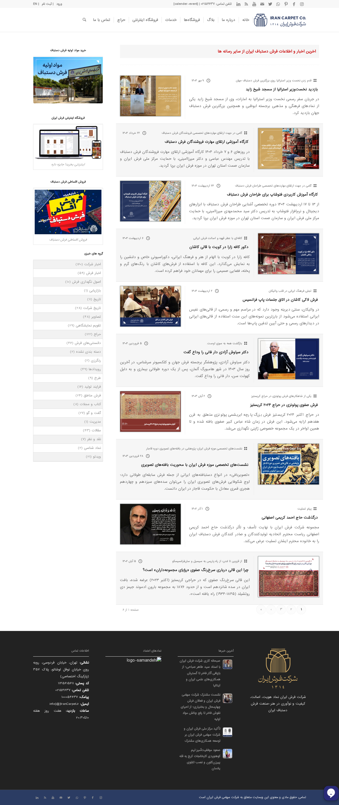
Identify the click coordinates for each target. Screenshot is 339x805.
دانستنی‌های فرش (88, 343)
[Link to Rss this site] (246, 4)
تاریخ (97, 299)
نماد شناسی (92, 447)
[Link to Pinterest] (286, 4)
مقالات (96, 430)
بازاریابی (95, 290)
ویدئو (97, 456)
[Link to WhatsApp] (278, 4)
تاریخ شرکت (92, 308)
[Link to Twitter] (270, 4)
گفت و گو (93, 412)
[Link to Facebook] (294, 4)
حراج (97, 334)
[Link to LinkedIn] (238, 4)
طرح (97, 378)
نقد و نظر (94, 439)
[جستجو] (84, 20)
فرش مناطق (92, 395)
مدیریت (95, 421)
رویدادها (95, 369)
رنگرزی (96, 360)
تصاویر (96, 316)
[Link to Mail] (262, 4)
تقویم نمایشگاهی (88, 325)
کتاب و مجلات (90, 404)
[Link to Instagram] (302, 4)
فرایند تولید (92, 386)
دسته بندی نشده (88, 351)
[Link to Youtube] (254, 4)
